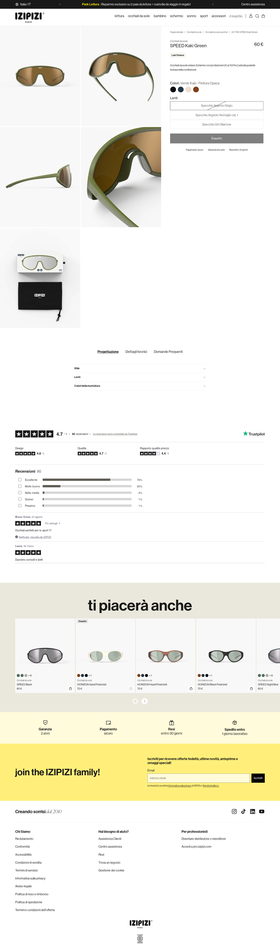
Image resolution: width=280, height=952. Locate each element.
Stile (77, 368)
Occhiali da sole (194, 32)
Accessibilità (23, 854)
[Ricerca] (257, 16)
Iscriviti (258, 778)
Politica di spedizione (28, 902)
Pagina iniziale (176, 32)
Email (150, 770)
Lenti (77, 377)
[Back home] (29, 16)
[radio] (173, 89)
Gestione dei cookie (111, 870)
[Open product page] (70, 688)
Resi (101, 854)
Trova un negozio (109, 862)
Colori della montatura (87, 386)
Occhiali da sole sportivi (216, 32)
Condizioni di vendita (28, 862)
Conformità (22, 846)
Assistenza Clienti (109, 839)
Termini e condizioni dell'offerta (35, 910)
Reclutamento (24, 839)
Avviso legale (23, 886)
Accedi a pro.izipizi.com (196, 846)
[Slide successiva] (213, 4)
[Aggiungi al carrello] (191, 688)
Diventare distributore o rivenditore (204, 839)
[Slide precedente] (60, 4)
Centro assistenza (253, 4)
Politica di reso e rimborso (31, 894)
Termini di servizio (26, 870)
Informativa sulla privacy (30, 878)
